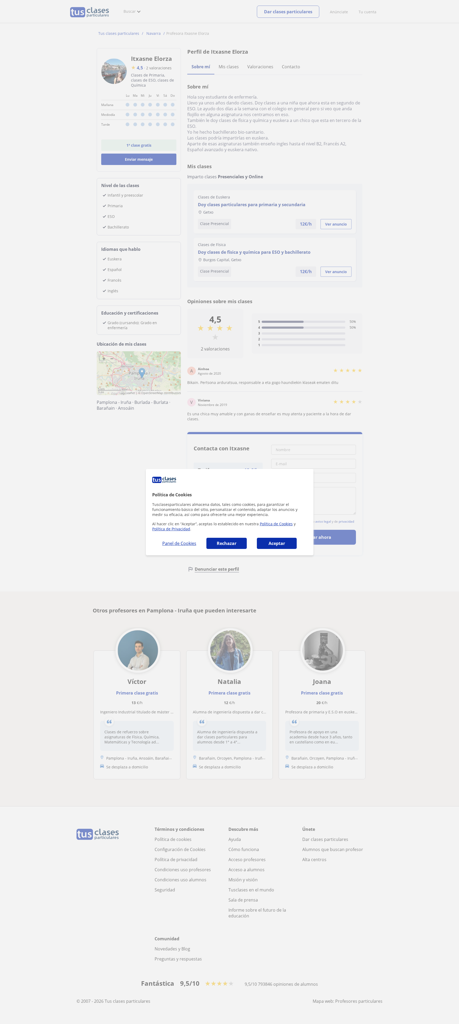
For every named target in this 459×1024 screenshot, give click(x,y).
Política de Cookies (276, 523)
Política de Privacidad (171, 528)
